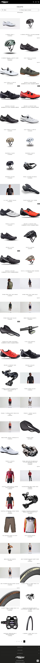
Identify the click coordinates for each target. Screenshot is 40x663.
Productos (20, 647)
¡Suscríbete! (20, 653)
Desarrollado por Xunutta (20, 662)
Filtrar (5, 10)
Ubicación (20, 650)
